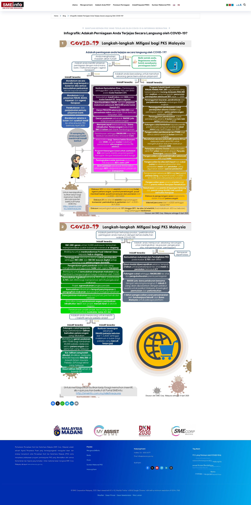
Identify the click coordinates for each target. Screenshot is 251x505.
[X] (57, 403)
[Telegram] (66, 403)
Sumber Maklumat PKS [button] (161, 5)
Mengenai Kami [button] (86, 5)
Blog (64, 16)
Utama (75, 5)
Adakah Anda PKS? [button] (102, 5)
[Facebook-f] (147, 468)
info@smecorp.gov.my (145, 456)
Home (56, 16)
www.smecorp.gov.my (35, 464)
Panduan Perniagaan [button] (121, 5)
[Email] (76, 403)
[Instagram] (171, 468)
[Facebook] (52, 403)
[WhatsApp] (62, 403)
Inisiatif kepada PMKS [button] (140, 5)
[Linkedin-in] (166, 468)
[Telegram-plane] (161, 468)
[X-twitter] (152, 468)
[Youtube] (157, 468)
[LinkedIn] (71, 403)
